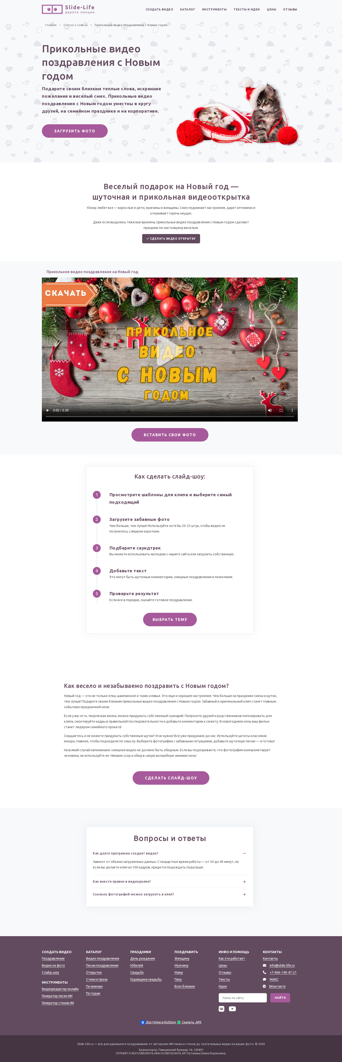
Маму (178, 972)
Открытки (94, 972)
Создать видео (159, 9)
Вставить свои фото (170, 435)
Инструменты (214, 9)
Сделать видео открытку (172, 238)
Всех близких (184, 986)
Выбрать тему (170, 619)
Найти (280, 997)
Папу (178, 979)
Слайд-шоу (50, 972)
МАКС (274, 979)
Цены (271, 9)
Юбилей (136, 965)
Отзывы (290, 9)
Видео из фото (53, 965)
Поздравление (53, 958)
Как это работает (232, 958)
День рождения (142, 958)
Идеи (223, 986)
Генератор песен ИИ (57, 996)
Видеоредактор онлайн (60, 989)
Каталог (187, 9)
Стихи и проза (96, 979)
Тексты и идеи (247, 9)
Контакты (270, 958)
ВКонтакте (277, 986)
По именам (94, 986)
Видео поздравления (102, 958)
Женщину (181, 958)
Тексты (224, 979)
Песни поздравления (102, 965)
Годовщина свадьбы (146, 979)
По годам (93, 993)
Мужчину (181, 965)
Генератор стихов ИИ (58, 1003)
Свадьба (137, 972)
